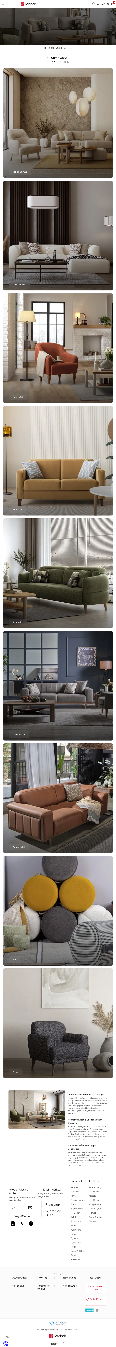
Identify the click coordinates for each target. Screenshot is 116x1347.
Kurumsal (76, 1181)
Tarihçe (74, 1195)
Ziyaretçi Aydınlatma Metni (76, 1242)
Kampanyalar (95, 1204)
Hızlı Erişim (95, 1181)
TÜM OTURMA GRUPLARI (55, 48)
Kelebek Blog (95, 1187)
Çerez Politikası (78, 1251)
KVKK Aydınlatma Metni (76, 1221)
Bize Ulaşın (94, 1200)
